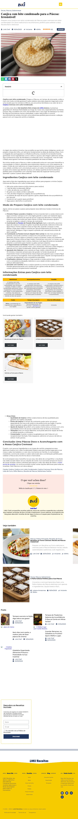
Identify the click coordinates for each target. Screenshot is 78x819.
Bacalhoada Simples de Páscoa (14, 339)
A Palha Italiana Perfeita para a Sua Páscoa (48, 339)
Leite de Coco (8, 471)
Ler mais (11, 345)
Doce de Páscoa (56, 469)
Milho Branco (18, 471)
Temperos (48, 783)
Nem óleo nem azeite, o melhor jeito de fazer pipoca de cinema (22, 634)
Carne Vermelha (29, 783)
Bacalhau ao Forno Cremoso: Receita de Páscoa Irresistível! (47, 541)
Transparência (32, 812)
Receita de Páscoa (30, 471)
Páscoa (9, 10)
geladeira (36, 306)
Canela (5, 469)
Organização (48, 780)
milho (41, 108)
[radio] (30, 486)
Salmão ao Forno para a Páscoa (14, 373)
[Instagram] (71, 793)
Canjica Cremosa (44, 469)
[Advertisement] (33, 133)
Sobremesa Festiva (44, 471)
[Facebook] (62, 793)
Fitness (29, 786)
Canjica (5, 105)
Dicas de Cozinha (48, 777)
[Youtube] (66, 793)
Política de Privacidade (10, 812)
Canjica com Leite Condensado (25, 469)
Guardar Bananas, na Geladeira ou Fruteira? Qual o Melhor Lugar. (53, 634)
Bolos (29, 780)
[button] (60, 4)
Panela (20, 223)
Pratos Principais (42, 539)
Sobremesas (16, 10)
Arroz (29, 777)
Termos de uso (22, 812)
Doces (3, 10)
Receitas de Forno (55, 539)
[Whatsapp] (62, 797)
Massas (29, 788)
